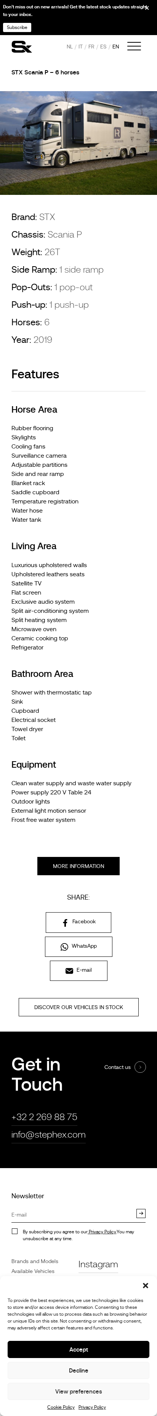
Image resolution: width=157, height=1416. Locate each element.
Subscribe (17, 27)
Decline (78, 1370)
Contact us (117, 1067)
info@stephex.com (48, 1134)
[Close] (142, 11)
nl (70, 46)
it (80, 46)
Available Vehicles (32, 1271)
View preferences (78, 1391)
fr (91, 46)
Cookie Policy (61, 1407)
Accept (78, 1349)
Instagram (98, 1264)
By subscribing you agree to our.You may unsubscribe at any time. (78, 1235)
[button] (145, 1285)
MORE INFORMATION (78, 866)
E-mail (83, 970)
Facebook (83, 921)
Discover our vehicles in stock (78, 1007)
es (103, 46)
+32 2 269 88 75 (44, 1117)
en (115, 46)
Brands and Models (34, 1261)
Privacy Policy (92, 1407)
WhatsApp (83, 946)
